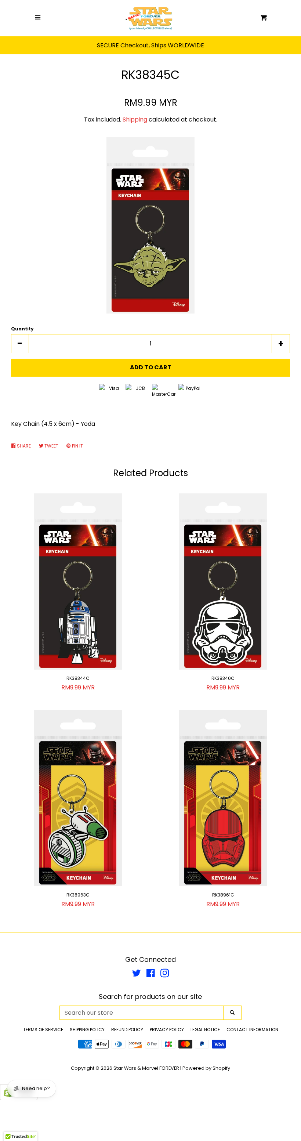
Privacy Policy (167, 1029)
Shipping (135, 119)
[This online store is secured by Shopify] (18, 1098)
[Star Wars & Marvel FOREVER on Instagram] (164, 974)
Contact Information (252, 1029)
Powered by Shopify (206, 1068)
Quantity (22, 329)
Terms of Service (43, 1029)
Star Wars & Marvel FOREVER (146, 1068)
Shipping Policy (87, 1029)
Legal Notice (205, 1029)
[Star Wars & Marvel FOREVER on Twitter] (136, 974)
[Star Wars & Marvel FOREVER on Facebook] (150, 974)
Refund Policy (127, 1029)
